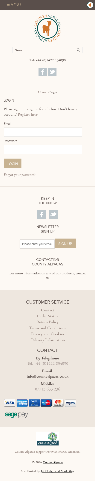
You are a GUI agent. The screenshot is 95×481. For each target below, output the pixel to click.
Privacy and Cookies (47, 334)
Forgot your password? (20, 174)
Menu (16, 5)
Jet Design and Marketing (57, 471)
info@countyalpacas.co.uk (47, 376)
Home (42, 92)
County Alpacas (53, 462)
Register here (28, 114)
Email (7, 124)
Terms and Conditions (47, 328)
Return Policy (47, 322)
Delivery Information (47, 340)
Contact (47, 310)
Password (11, 141)
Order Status (47, 316)
